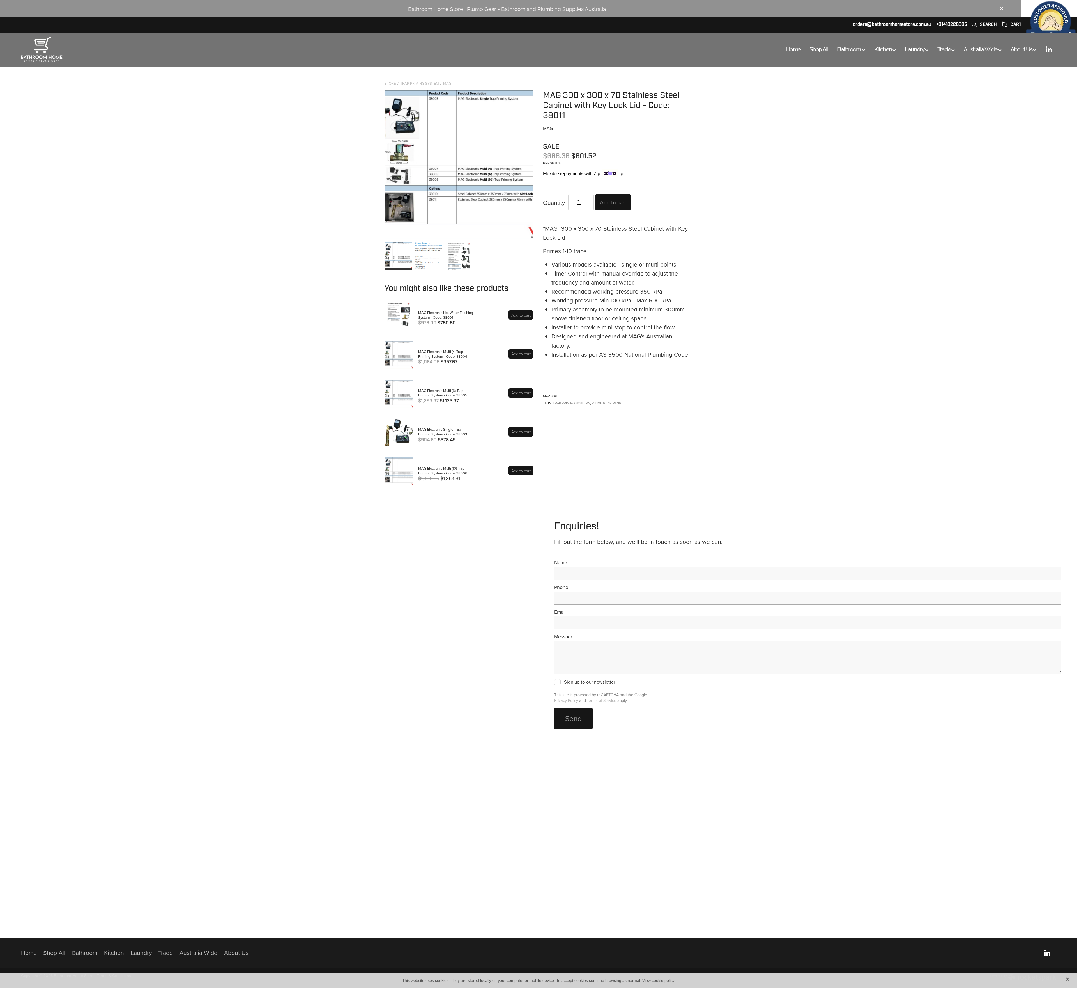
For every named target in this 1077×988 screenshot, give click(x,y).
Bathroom (849, 48)
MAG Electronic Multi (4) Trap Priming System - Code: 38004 (442, 354)
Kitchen (883, 48)
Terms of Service (601, 700)
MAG (447, 83)
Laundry (915, 48)
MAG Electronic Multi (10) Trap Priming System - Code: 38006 (442, 471)
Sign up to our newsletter (589, 682)
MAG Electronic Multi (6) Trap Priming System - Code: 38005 (442, 393)
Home (793, 48)
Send (573, 718)
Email (560, 612)
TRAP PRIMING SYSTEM (419, 83)
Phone (561, 587)
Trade (944, 48)
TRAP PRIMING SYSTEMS (571, 403)
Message (564, 636)
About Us (1022, 48)
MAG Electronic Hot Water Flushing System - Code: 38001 (445, 315)
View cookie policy (658, 980)
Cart (1015, 24)
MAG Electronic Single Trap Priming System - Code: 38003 (442, 432)
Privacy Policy (566, 700)
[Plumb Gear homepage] (124, 49)
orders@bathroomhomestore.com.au (892, 24)
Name (560, 562)
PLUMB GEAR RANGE (607, 403)
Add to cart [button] (613, 202)
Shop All (818, 48)
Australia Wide (981, 48)
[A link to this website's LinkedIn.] (1049, 49)
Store (390, 83)
